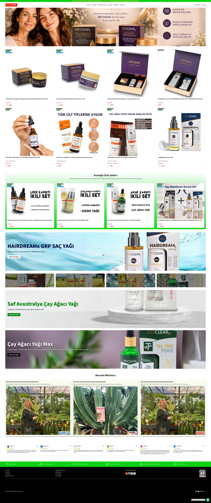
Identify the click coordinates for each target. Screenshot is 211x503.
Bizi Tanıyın (7, 470)
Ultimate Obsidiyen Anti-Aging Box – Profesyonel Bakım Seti (123, 99)
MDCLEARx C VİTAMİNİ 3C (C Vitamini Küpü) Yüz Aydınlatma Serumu (74, 157)
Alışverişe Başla (14, 257)
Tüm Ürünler (94, 5)
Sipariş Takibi (7, 474)
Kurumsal (88, 5)
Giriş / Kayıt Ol (198, 4)
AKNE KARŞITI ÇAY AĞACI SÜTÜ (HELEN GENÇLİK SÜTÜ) (122, 157)
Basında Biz (110, 5)
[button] (29, 280)
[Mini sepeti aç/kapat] (205, 5)
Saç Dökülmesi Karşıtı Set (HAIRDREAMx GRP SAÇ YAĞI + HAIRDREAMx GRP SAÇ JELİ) (180, 99)
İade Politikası (58, 474)
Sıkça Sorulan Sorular (102, 5)
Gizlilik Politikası (58, 472)
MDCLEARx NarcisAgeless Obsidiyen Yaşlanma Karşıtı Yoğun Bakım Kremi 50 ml (27, 99)
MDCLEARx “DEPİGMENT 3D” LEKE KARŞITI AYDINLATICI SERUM (23, 157)
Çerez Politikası (58, 476)
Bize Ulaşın (122, 5)
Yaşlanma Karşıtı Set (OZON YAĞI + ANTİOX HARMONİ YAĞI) (72, 220)
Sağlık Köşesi (116, 5)
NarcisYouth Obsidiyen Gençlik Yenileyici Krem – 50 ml (71, 99)
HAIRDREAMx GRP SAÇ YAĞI (165, 157)
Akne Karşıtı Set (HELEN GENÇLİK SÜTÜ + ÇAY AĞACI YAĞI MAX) (124, 220)
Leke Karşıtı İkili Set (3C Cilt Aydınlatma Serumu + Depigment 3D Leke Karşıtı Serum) (29, 220)
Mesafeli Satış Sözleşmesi (60, 470)
